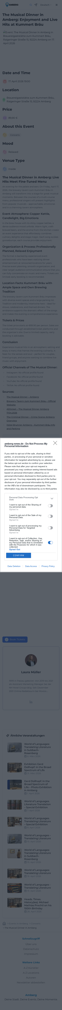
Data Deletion (14, 566)
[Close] (56, 444)
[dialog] (31, 505)
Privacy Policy (48, 566)
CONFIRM (18, 555)
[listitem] (31, 498)
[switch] (50, 505)
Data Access (31, 566)
